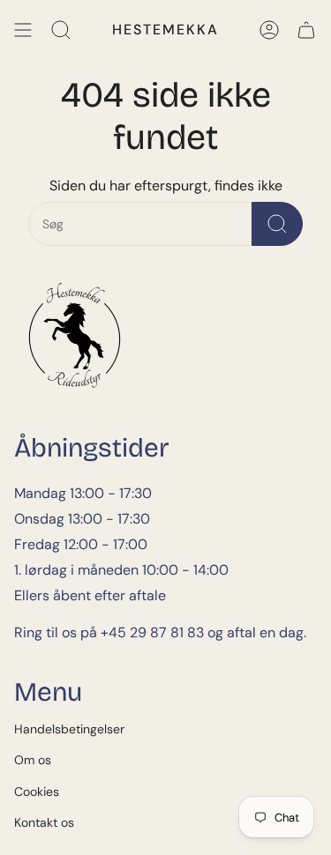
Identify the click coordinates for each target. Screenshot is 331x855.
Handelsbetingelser (69, 729)
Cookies (36, 791)
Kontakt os (44, 822)
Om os (32, 760)
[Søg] (60, 30)
